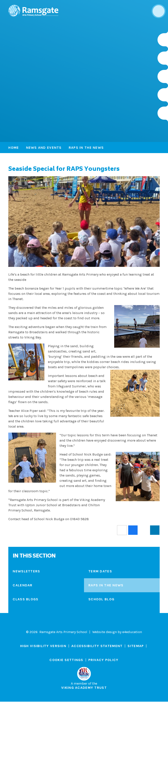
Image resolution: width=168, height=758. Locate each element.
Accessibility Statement (96, 646)
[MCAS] (163, 113)
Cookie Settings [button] (66, 660)
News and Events (44, 147)
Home (13, 147)
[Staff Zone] (163, 94)
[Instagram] (163, 39)
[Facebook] (163, 76)
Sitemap (136, 646)
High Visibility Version (43, 646)
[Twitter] (163, 58)
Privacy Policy (103, 660)
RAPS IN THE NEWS (86, 147)
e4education (132, 632)
